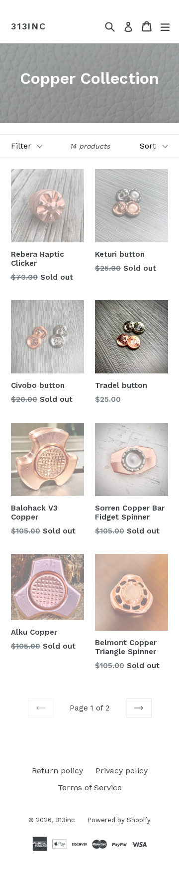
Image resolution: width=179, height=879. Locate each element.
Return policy (57, 770)
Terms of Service (90, 787)
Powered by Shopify (119, 820)
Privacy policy (121, 770)
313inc (28, 26)
